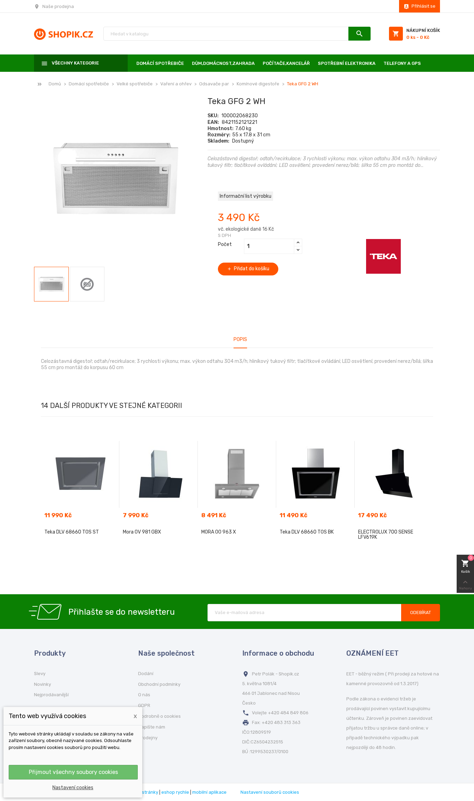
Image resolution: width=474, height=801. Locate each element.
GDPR (144, 705)
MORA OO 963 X (218, 532)
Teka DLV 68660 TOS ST (71, 532)
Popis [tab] (240, 339)
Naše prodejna (58, 6)
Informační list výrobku (245, 196)
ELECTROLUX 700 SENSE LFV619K (385, 534)
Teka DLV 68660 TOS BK (307, 532)
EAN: (213, 122)
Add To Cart (80, 545)
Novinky (42, 684)
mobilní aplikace (209, 792)
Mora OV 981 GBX (142, 532)
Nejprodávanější (51, 694)
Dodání (145, 673)
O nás (144, 694)
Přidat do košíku (248, 269)
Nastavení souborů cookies (269, 792)
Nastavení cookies (72, 788)
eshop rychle (175, 792)
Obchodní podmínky (159, 684)
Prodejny (148, 737)
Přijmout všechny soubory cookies (73, 772)
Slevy (39, 673)
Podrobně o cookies (159, 716)
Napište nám (151, 727)
